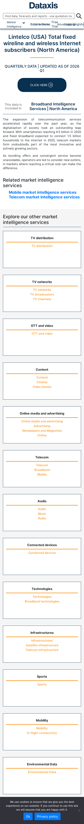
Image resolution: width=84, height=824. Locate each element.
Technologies (42, 597)
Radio (42, 518)
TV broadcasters (42, 294)
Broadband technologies (42, 601)
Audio (42, 509)
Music (42, 513)
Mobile (42, 474)
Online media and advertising (42, 421)
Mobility (42, 728)
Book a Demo (40, 24)
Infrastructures (42, 640)
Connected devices (42, 553)
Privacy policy (47, 816)
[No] (79, 811)
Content (42, 377)
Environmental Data (42, 772)
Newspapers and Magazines (42, 430)
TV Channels (42, 299)
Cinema (42, 382)
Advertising (42, 426)
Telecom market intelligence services (44, 197)
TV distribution (42, 246)
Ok (28, 816)
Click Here (38, 85)
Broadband (42, 470)
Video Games (42, 387)
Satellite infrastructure (42, 645)
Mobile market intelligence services (42, 192)
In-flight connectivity (42, 733)
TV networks (42, 290)
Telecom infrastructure (42, 650)
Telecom (42, 465)
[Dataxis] (42, 5)
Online (42, 435)
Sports (42, 684)
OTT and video (42, 333)
